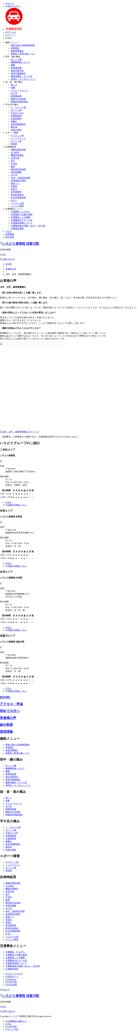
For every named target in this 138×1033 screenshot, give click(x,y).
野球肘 (14, 144)
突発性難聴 (16, 172)
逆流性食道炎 (17, 195)
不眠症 (14, 186)
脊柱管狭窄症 (17, 71)
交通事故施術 (17, 228)
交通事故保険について (21, 223)
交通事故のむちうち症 (21, 220)
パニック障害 (17, 206)
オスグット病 (17, 135)
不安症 (14, 164)
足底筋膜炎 (16, 118)
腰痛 (13, 65)
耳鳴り (14, 189)
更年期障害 (16, 192)
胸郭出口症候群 (18, 99)
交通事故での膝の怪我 (21, 214)
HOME (8, 264)
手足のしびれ (17, 113)
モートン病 (16, 110)
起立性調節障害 (18, 197)
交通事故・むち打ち (20, 212)
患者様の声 (10, 269)
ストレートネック (19, 90)
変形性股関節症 (18, 73)
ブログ (8, 231)
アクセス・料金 (11, 704)
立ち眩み (15, 152)
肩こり (14, 85)
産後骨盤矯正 (17, 51)
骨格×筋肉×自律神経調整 (23, 45)
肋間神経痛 (16, 96)
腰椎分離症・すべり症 (21, 76)
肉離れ (14, 121)
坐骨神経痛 (16, 68)
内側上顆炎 (16, 130)
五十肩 (14, 93)
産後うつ (15, 183)
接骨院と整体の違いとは (22, 54)
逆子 (13, 161)
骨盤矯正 (15, 48)
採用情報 (9, 234)
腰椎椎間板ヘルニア (20, 62)
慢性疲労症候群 (18, 169)
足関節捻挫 (16, 116)
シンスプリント (18, 138)
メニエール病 (17, 203)
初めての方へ (10, 711)
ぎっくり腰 (16, 59)
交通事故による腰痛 (20, 217)
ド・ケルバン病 (18, 107)
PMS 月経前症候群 (20, 178)
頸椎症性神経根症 (19, 102)
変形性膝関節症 (18, 124)
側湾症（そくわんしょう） (24, 79)
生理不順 (15, 158)
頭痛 (13, 87)
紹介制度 (9, 237)
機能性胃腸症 (17, 155)
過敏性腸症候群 (18, 149)
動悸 (13, 166)
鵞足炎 (14, 127)
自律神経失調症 (18, 181)
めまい (14, 200)
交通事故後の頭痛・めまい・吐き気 (28, 226)
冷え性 (14, 175)
